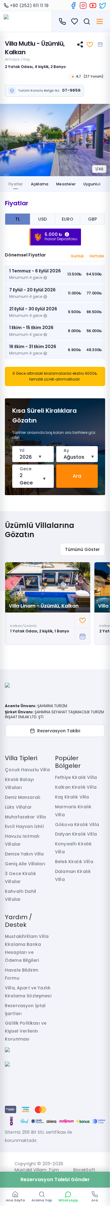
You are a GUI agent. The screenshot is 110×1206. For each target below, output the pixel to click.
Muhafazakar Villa (25, 817)
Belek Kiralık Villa (74, 862)
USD (42, 219)
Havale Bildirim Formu (21, 974)
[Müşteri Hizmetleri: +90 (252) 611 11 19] (62, 21)
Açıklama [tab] (40, 184)
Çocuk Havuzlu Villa (27, 770)
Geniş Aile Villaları (25, 864)
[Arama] (87, 21)
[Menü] (99, 21)
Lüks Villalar (18, 807)
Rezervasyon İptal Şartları (25, 1010)
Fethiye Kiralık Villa (76, 777)
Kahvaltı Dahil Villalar (20, 895)
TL (17, 219)
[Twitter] (102, 5)
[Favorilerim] (74, 21)
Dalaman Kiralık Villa (73, 875)
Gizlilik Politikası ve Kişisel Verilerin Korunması (25, 1031)
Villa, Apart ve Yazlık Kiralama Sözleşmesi (28, 992)
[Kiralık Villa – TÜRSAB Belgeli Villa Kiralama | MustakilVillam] (26, 21)
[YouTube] (93, 5)
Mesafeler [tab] (65, 184)
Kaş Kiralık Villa (72, 797)
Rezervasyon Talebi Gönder (55, 1179)
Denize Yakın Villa (24, 854)
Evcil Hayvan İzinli (24, 826)
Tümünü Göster (82, 549)
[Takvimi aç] (100, 44)
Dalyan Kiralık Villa (76, 834)
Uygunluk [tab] (92, 184)
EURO (67, 219)
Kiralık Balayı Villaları (19, 783)
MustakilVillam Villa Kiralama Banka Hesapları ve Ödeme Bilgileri (27, 948)
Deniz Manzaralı (22, 797)
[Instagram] (83, 5)
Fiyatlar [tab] (16, 184)
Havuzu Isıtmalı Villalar (22, 840)
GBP (92, 219)
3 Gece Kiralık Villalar (20, 877)
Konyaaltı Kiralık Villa (73, 848)
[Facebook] (73, 5)
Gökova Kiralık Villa (77, 824)
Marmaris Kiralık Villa (73, 811)
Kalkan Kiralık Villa (76, 787)
